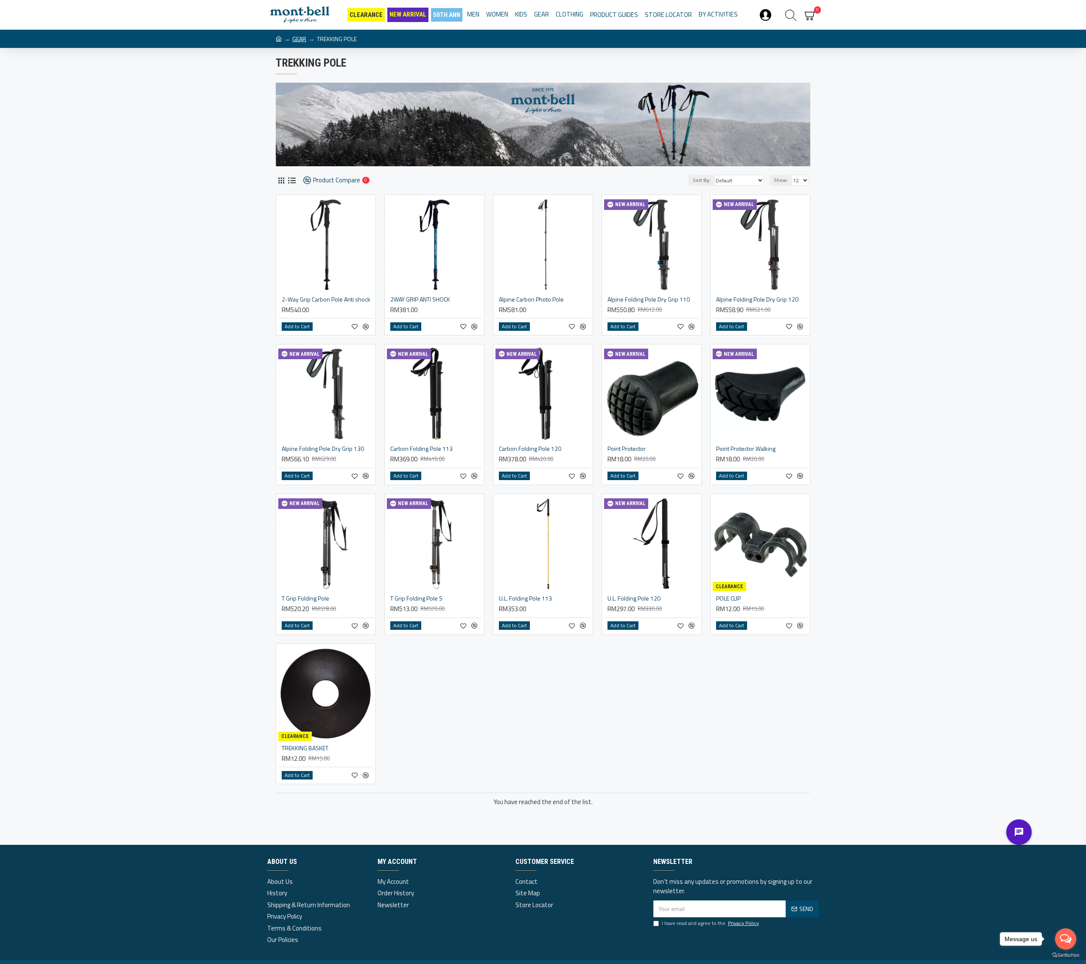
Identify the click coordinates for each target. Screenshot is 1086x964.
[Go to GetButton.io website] (1065, 955)
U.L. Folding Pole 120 (634, 598)
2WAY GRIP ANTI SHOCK (420, 299)
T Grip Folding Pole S (416, 598)
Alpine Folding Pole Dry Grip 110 (648, 299)
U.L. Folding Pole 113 (525, 598)
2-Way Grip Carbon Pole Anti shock (326, 299)
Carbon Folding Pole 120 (530, 449)
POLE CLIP (728, 598)
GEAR (299, 38)
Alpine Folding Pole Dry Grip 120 (757, 299)
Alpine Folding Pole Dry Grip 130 (323, 449)
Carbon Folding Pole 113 (421, 449)
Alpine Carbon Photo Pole (531, 299)
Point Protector (626, 449)
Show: (781, 180)
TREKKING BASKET (305, 748)
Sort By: (702, 180)
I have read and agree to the (710, 923)
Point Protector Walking (745, 449)
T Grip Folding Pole (305, 598)
